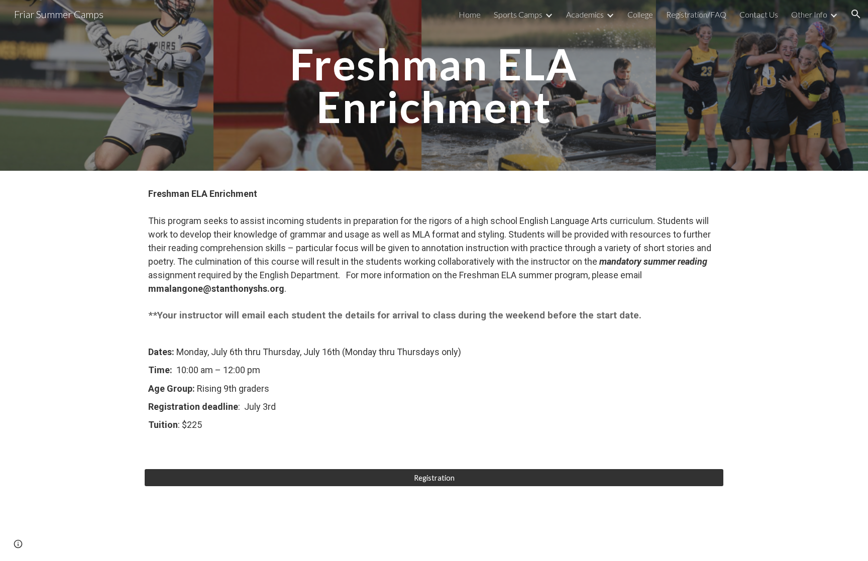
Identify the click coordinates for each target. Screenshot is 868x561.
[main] (434, 86)
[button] (856, 14)
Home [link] (470, 14)
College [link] (640, 14)
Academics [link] (585, 14)
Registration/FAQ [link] (696, 14)
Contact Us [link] (758, 14)
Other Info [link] (809, 14)
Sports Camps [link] (518, 14)
